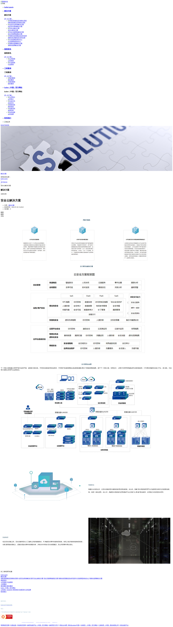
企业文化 (11, 103)
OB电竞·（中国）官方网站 (89, 625)
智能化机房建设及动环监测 (16, 37)
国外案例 (11, 83)
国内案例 (11, 80)
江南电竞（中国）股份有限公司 (108, 625)
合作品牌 (11, 114)
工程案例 (7, 68)
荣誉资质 (11, 106)
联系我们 (7, 118)
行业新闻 (11, 64)
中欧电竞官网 (21, 625)
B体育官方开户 (54, 625)
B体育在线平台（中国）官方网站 (37, 625)
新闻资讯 (7, 49)
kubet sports (8, 7)
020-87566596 (5, 125)
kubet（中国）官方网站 (13, 87)
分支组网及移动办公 (14, 41)
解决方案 (7, 11)
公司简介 (11, 99)
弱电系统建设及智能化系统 (16, 22)
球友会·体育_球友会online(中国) (70, 625)
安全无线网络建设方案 (15, 34)
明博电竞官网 (5, 625)
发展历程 (11, 110)
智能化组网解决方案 (14, 45)
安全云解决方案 (13, 30)
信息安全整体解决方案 (15, 26)
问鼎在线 (13, 625)
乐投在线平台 (124, 625)
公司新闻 (11, 60)
